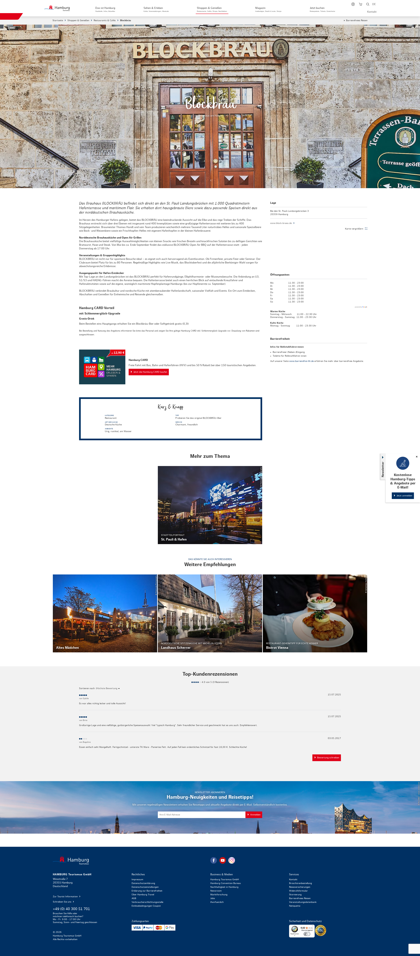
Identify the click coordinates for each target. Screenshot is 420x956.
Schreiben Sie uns (62, 902)
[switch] (307, 934)
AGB (134, 898)
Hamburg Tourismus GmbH (224, 879)
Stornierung (295, 895)
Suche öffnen (367, 5)
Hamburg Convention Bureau (225, 883)
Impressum (137, 879)
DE (374, 4)
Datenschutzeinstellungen (145, 887)
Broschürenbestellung (300, 883)
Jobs (212, 898)
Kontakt (372, 11)
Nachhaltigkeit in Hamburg (224, 887)
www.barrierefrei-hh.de (301, 361)
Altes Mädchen (105, 613)
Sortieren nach (87, 688)
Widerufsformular (298, 891)
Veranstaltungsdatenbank (302, 902)
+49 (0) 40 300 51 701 (71, 908)
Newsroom (216, 891)
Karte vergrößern (354, 229)
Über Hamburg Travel (143, 895)
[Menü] (313, 927)
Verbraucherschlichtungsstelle (147, 902)
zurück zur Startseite (131, 860)
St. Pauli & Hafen (210, 505)
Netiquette (294, 906)
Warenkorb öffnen (360, 5)
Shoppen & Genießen (78, 20)
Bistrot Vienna (315, 613)
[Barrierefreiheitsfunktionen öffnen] (353, 5)
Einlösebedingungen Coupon (146, 906)
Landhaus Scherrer (210, 613)
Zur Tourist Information (65, 896)
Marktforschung (218, 895)
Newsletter (382, 469)
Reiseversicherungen (299, 887)
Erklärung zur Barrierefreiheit (147, 891)
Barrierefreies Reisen (357, 20)
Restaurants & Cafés (105, 20)
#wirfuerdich (217, 902)
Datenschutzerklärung (143, 883)
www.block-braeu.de (281, 223)
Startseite (57, 20)
